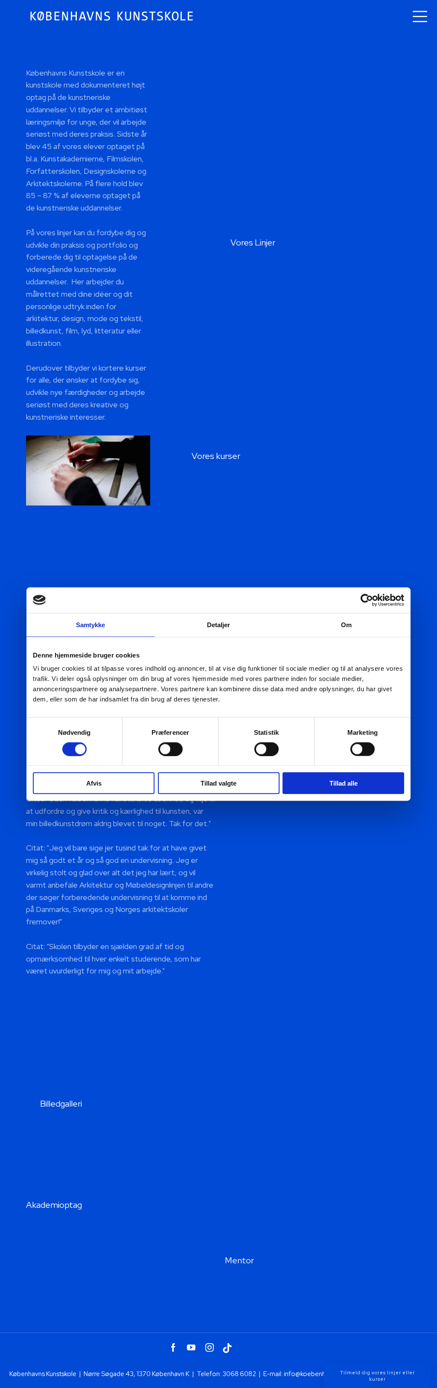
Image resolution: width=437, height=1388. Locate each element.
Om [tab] (346, 624)
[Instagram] (209, 1347)
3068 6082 (239, 1374)
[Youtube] (191, 1347)
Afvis (94, 783)
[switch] (170, 749)
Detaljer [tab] (218, 624)
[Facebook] (173, 1347)
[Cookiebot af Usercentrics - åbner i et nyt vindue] (366, 599)
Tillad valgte (218, 783)
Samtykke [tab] (90, 624)
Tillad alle (343, 783)
